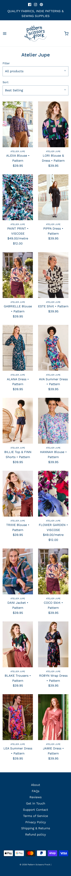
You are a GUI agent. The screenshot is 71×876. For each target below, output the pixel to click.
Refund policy (35, 834)
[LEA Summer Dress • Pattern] (18, 717)
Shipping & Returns (35, 828)
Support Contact (35, 809)
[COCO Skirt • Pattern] (53, 571)
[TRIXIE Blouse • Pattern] (18, 494)
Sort (5, 82)
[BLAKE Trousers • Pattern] (18, 644)
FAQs (35, 791)
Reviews (35, 797)
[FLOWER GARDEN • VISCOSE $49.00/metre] (53, 494)
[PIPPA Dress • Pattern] (53, 197)
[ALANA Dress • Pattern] (18, 348)
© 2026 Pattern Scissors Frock (35, 864)
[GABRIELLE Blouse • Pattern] (18, 275)
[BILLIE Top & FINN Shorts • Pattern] (18, 421)
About (35, 785)
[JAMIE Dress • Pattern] (53, 717)
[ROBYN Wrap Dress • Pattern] (53, 644)
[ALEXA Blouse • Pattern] (18, 124)
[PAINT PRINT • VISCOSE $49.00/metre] (18, 197)
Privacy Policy (35, 822)
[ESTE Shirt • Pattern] (53, 275)
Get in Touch (35, 803)
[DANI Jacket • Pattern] (18, 571)
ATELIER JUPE (18, 151)
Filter (6, 63)
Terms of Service (35, 816)
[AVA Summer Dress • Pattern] (53, 348)
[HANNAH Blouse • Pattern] (53, 421)
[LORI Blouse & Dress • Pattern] (53, 124)
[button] (35, 71)
